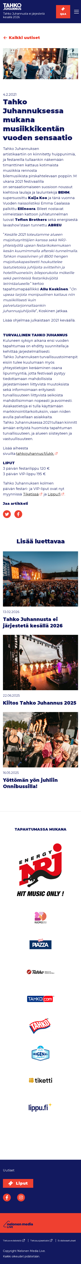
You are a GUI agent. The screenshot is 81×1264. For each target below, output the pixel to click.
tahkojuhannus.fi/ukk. (35, 454)
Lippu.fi (54, 494)
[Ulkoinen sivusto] (40, 875)
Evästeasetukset (67, 1240)
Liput (21, 1183)
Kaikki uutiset (24, 37)
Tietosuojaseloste (39, 1240)
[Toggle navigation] (75, 11)
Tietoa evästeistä (12, 1240)
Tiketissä (31, 494)
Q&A (63, 13)
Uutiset (9, 1170)
